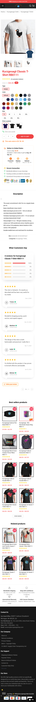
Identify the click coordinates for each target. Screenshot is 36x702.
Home (3, 12)
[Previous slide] (4, 37)
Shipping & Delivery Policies (9, 655)
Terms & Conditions (7, 638)
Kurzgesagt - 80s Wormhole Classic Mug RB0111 (26, 424)
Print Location (6, 121)
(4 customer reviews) (17, 79)
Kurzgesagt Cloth (13, 12)
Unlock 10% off (4, 694)
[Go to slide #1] (8, 63)
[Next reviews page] (32, 389)
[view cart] (33, 6)
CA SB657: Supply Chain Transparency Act (13, 646)
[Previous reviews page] (22, 389)
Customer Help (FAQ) (7, 665)
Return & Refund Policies (8, 660)
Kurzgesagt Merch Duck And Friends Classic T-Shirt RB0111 (9, 546)
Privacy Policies (6, 641)
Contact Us (4, 663)
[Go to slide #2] (18, 63)
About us (4, 635)
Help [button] (32, 699)
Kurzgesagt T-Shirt (27, 12)
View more (18, 516)
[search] (30, 6)
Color (4, 92)
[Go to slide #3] (28, 63)
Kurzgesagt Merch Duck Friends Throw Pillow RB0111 (9, 452)
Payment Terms (6, 657)
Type (3, 86)
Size (3, 111)
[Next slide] (32, 37)
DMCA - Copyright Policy (8, 643)
